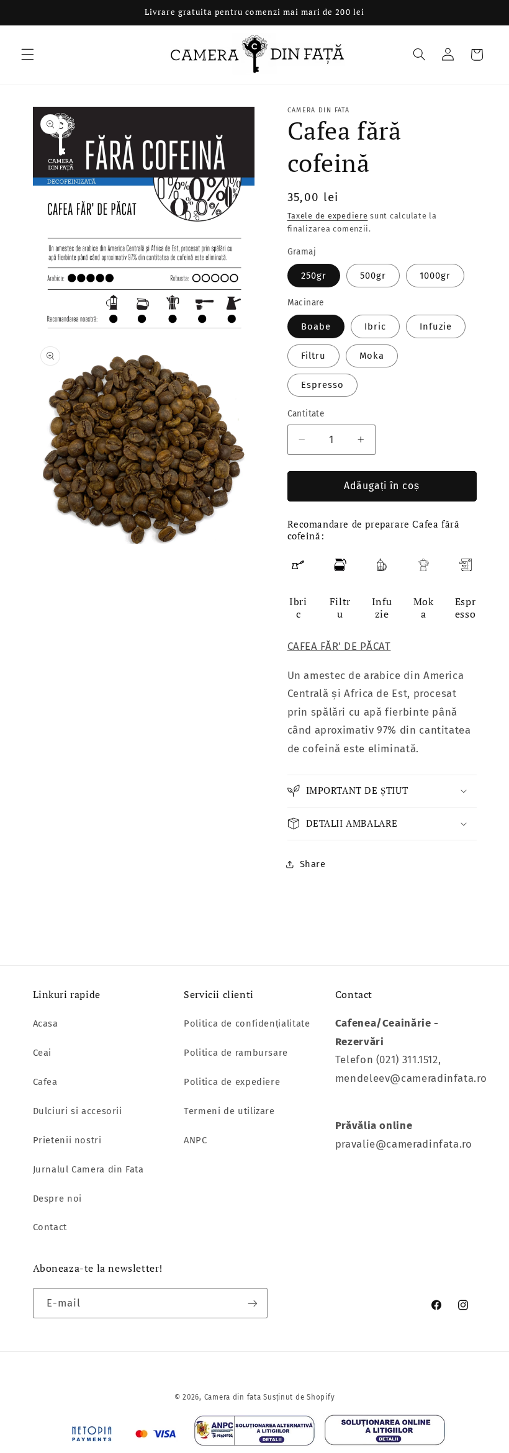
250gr (314, 275)
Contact (50, 1227)
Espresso (322, 384)
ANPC (195, 1140)
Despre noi (57, 1198)
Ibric (375, 326)
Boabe (316, 326)
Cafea (45, 1081)
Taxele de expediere (327, 215)
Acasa (45, 1023)
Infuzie (436, 326)
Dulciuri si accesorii (77, 1111)
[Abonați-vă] (252, 1303)
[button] (27, 54)
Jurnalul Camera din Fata (88, 1169)
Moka (371, 355)
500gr (373, 275)
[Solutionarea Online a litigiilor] (385, 1433)
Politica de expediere (232, 1081)
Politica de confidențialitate (247, 1023)
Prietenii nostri (67, 1140)
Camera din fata (232, 1397)
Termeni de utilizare (229, 1111)
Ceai (42, 1052)
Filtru (313, 355)
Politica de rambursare (236, 1052)
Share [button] (313, 864)
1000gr (435, 275)
